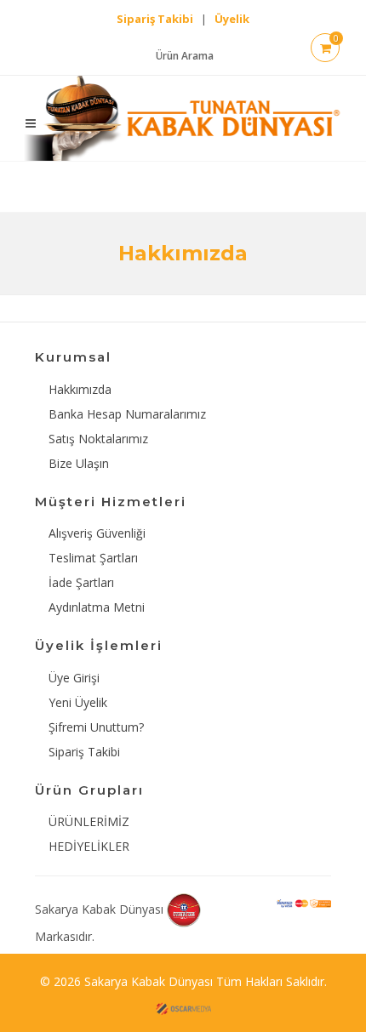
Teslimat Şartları (93, 558)
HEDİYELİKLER (89, 846)
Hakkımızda (80, 389)
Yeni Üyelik (78, 702)
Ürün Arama (185, 55)
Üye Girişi (74, 678)
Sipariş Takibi (84, 752)
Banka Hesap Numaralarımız (127, 414)
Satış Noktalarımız (98, 438)
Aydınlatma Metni (97, 607)
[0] (325, 49)
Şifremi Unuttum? (96, 727)
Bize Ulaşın (79, 463)
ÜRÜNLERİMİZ (89, 821)
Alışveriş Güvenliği (97, 533)
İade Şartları (81, 582)
